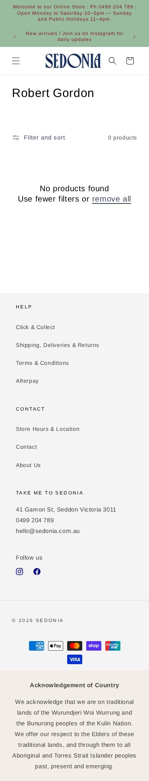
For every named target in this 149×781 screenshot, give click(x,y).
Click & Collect (35, 327)
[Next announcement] (134, 36)
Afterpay (27, 381)
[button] (16, 61)
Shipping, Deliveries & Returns (57, 345)
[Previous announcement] (14, 36)
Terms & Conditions (42, 363)
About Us (28, 465)
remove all (111, 198)
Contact (26, 447)
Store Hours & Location (47, 429)
